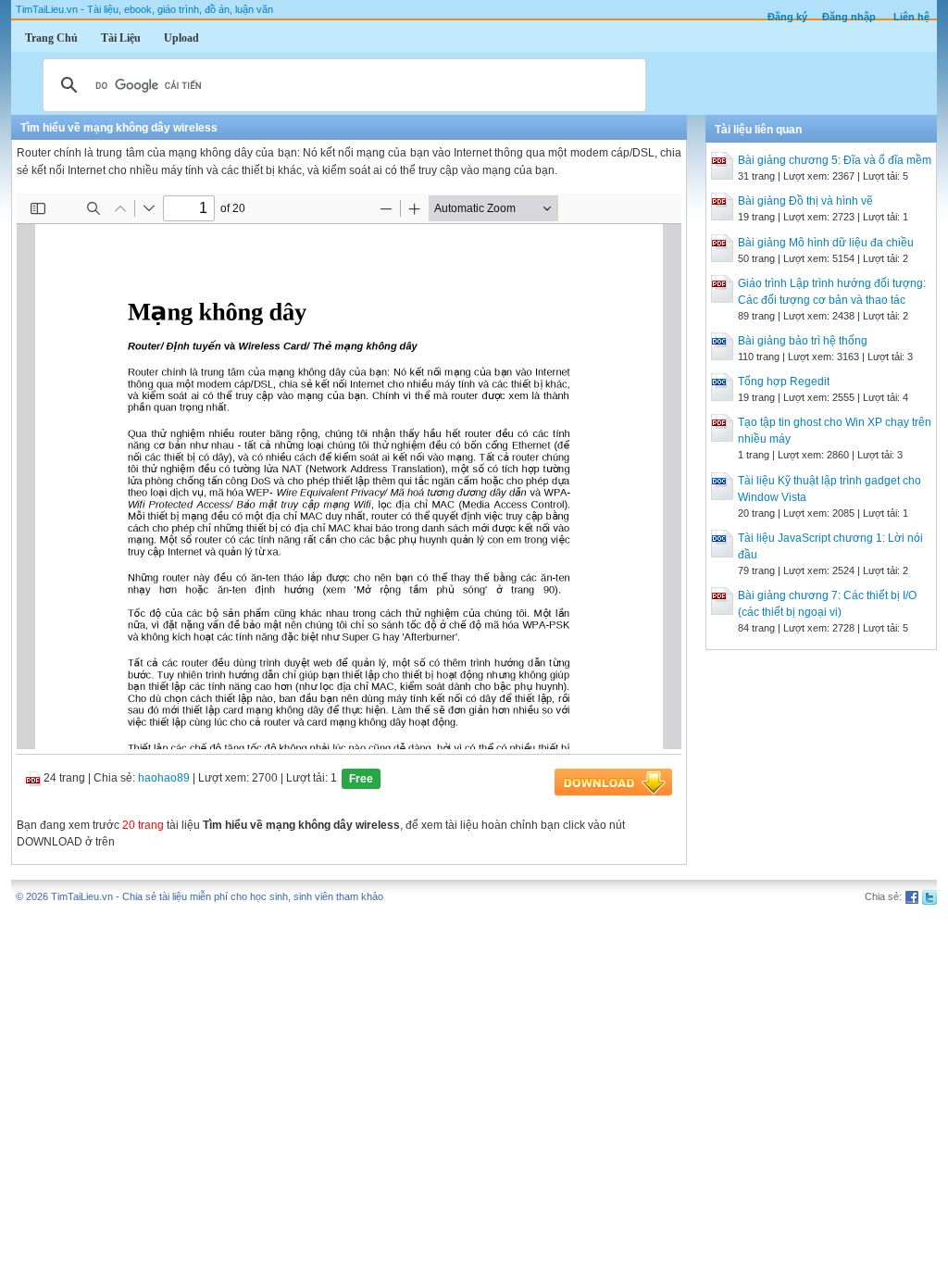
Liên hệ (911, 16)
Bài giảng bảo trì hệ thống (802, 340)
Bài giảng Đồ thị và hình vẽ (805, 200)
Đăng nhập (849, 16)
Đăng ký (787, 16)
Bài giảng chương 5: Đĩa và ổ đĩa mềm (834, 160)
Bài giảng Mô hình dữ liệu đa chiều (826, 242)
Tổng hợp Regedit (784, 381)
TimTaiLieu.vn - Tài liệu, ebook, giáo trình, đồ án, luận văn (144, 9)
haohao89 (164, 777)
